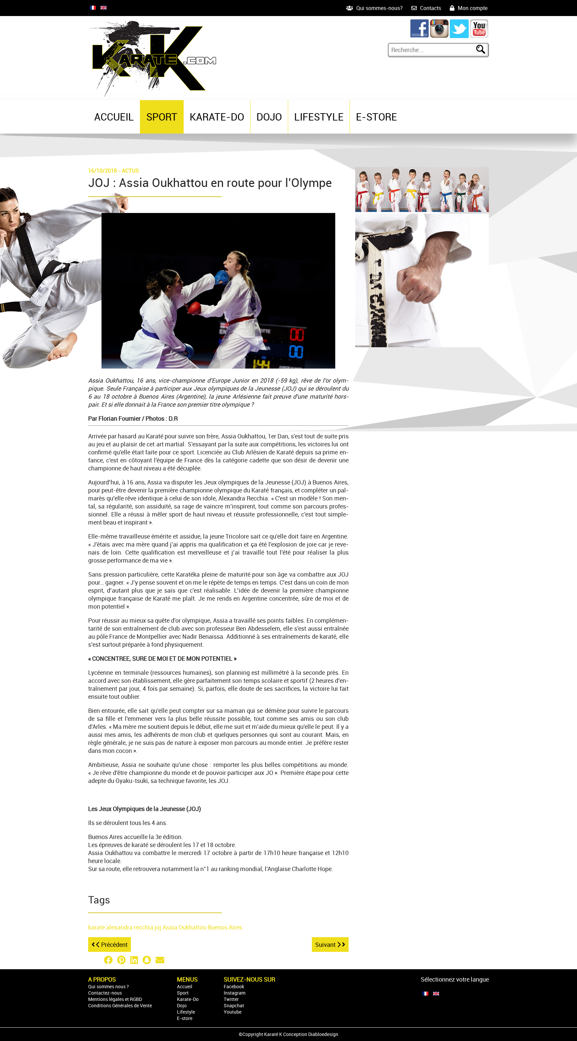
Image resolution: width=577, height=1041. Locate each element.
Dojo (269, 117)
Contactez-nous (105, 993)
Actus (130, 170)
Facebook (234, 986)
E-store (376, 117)
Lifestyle (319, 117)
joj (159, 927)
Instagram (234, 993)
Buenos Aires (225, 927)
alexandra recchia (130, 927)
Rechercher (485, 49)
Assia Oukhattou (185, 927)
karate (97, 927)
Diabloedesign (323, 1034)
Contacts (430, 8)
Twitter (231, 999)
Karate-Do (217, 117)
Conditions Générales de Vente (120, 1005)
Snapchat (234, 1005)
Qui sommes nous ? (108, 986)
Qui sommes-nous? (379, 8)
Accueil (114, 117)
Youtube (232, 1012)
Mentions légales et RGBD (115, 999)
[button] (94, 960)
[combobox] (433, 49)
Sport (161, 117)
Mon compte (473, 8)
